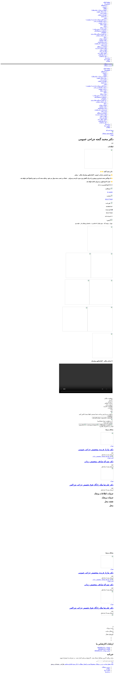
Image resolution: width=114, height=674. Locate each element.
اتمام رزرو (81, 424)
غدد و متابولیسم (102, 42)
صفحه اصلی (106, 2)
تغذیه (105, 18)
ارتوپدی (105, 7)
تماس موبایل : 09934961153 (102, 650)
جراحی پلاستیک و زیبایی (100, 21)
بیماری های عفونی (102, 11)
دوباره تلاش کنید (96, 417)
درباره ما (107, 58)
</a (112, 662)
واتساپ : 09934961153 (103, 647)
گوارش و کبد (103, 51)
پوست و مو (103, 13)
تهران (111, 135)
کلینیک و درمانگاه (102, 46)
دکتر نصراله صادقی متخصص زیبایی (98, 461)
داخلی (105, 26)
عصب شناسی (103, 40)
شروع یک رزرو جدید (92, 424)
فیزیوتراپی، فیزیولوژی (101, 43)
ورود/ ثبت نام (109, 130)
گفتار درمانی (103, 50)
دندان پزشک (103, 27)
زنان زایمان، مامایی (101, 35)
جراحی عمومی (102, 23)
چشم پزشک (103, 24)
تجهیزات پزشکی (102, 15)
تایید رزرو (104, 417)
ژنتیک (105, 37)
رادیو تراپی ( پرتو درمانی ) (100, 29)
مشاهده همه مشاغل (107, 133)
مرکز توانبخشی (102, 54)
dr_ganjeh (109, 192)
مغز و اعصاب (103, 56)
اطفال (105, 8)
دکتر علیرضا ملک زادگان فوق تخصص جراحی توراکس (91, 485)
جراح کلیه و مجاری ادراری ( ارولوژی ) (96, 19)
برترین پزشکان (106, 667)
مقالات (108, 61)
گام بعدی (110, 417)
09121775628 (108, 199)
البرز (112, 458)
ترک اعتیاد (104, 16)
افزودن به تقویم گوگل (105, 424)
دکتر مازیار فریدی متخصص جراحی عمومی (95, 449)
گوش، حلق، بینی (102, 53)
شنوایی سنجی (103, 38)
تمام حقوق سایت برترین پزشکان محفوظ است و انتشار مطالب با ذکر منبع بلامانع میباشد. (89, 664)
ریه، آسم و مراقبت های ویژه (99, 34)
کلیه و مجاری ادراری (101, 48)
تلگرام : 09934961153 (104, 649)
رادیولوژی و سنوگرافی (100, 30)
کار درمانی (104, 45)
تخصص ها (107, 3)
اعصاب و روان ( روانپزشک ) (99, 10)
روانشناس (104, 32)
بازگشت (110, 416)
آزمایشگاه (104, 5)
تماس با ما (107, 59)
